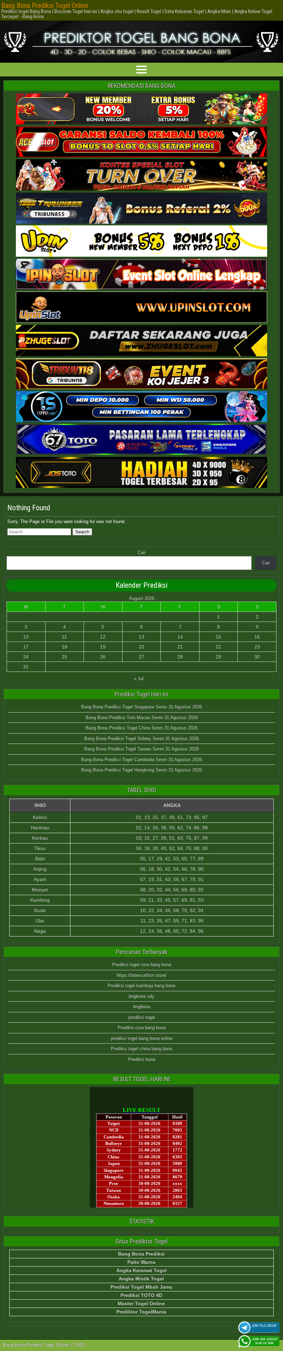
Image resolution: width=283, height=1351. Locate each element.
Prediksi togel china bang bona (141, 1048)
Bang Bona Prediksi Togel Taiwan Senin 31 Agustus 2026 (141, 748)
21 (180, 646)
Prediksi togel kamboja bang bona (141, 985)
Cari (142, 552)
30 (257, 656)
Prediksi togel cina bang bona (141, 964)
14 (180, 636)
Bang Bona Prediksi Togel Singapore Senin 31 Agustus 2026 (141, 706)
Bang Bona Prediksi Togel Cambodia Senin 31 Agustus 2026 (141, 759)
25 (64, 656)
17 (26, 646)
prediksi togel (141, 1017)
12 (103, 636)
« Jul (139, 678)
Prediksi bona (141, 1059)
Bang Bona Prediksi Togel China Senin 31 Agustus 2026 (142, 727)
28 (180, 656)
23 (257, 646)
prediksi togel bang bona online (142, 1038)
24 (26, 656)
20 (141, 646)
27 (141, 656)
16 (257, 636)
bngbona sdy (141, 996)
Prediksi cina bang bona (142, 1027)
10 (26, 636)
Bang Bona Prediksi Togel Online (44, 5)
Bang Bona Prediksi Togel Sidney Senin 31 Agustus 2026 (141, 738)
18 (64, 646)
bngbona (141, 1006)
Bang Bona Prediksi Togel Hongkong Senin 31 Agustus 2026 (141, 769)
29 (218, 656)
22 (218, 646)
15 (218, 636)
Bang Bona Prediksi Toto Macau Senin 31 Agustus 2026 (142, 717)
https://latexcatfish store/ (142, 975)
